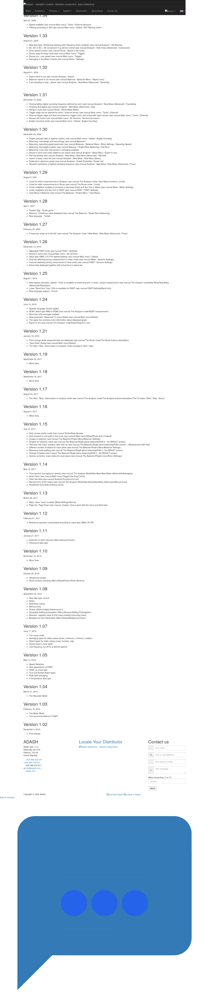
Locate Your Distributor (100, 742)
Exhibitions (40, 10)
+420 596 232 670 (34, 759)
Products (53, 10)
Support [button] (66, 10)
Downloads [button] (81, 10)
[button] (170, 11)
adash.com (31, 770)
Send (152, 788)
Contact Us (112, 10)
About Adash (97, 10)
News (28, 10)
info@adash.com (33, 768)
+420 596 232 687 (31, 762)
